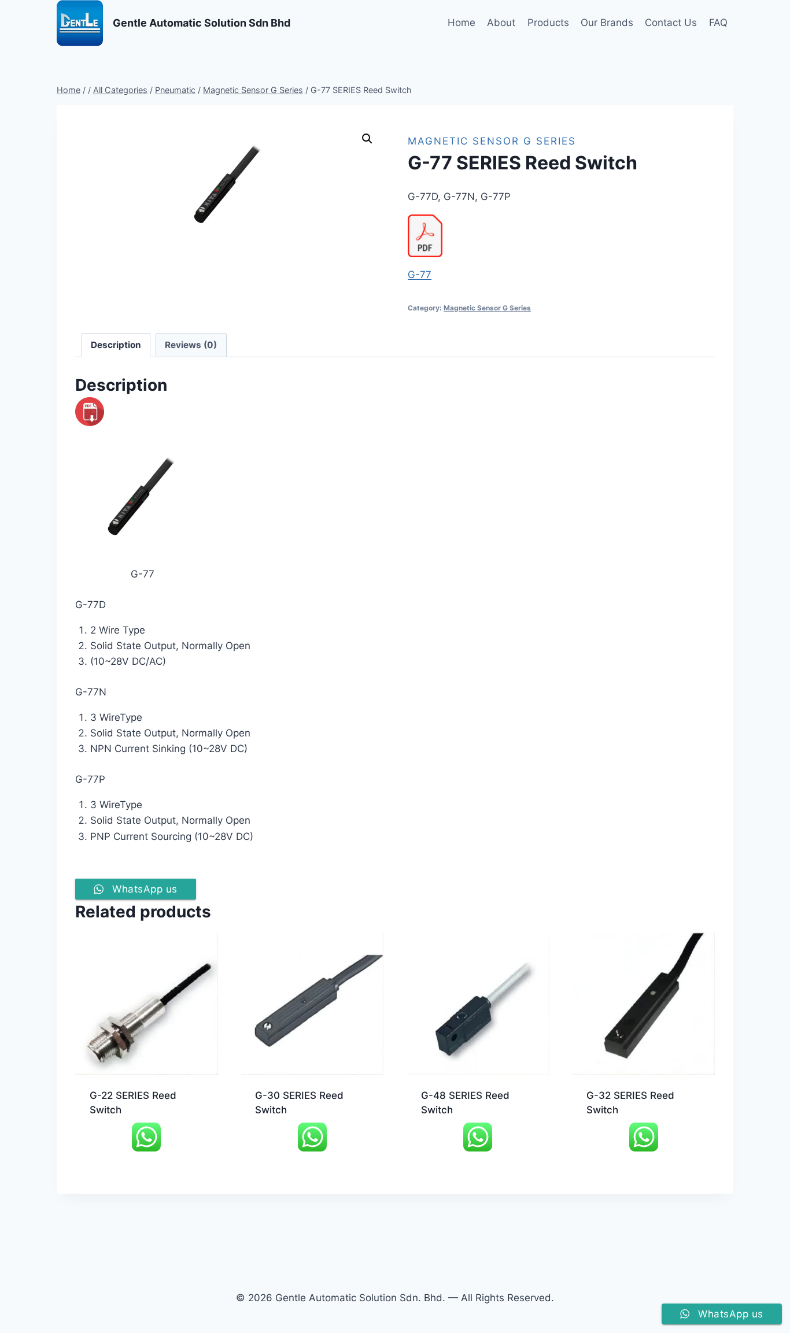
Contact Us (671, 22)
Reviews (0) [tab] (191, 344)
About (501, 22)
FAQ (718, 22)
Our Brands (607, 22)
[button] (367, 138)
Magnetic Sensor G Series (492, 141)
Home (461, 22)
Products (548, 22)
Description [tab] (116, 344)
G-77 (419, 274)
